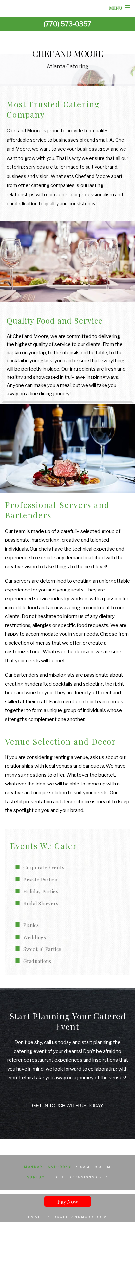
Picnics (31, 925)
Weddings (34, 937)
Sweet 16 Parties (42, 949)
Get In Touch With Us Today (67, 1105)
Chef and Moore (67, 53)
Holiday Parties (40, 891)
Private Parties (40, 879)
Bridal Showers (40, 903)
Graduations (37, 961)
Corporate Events (43, 867)
